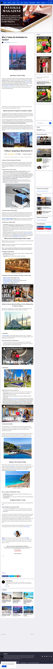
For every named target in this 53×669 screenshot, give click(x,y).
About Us (5, 0)
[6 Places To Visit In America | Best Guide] (28, 609)
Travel (5, 572)
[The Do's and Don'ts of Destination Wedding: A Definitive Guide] (18, 595)
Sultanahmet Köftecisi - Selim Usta (10, 280)
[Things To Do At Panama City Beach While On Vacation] (7, 609)
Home (1, 0)
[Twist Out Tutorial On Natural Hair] (39, 167)
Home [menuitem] (5, 2)
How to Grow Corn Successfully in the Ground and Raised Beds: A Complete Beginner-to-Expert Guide (47, 160)
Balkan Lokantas (6, 277)
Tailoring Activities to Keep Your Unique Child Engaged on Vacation (6, 601)
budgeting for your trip (17, 235)
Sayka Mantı (5, 283)
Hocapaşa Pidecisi (7, 281)
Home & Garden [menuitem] (32, 2)
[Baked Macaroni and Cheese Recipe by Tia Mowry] (39, 212)
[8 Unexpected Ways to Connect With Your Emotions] (39, 208)
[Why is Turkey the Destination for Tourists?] (18, 609)
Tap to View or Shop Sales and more (42, 191)
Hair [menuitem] (18, 2)
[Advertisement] (10, 97)
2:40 (19, 279)
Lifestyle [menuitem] (26, 2)
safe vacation (27, 526)
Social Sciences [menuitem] (6, 5)
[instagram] (47, 229)
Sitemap (14, 0)
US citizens (28, 81)
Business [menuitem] (43, 2)
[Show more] (22, 576)
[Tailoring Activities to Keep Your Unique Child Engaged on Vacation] (7, 595)
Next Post (32, 634)
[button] (48, 2)
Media (18, 662)
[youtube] (51, 0)
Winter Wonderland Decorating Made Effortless (43, 154)
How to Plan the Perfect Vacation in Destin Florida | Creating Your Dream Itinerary (28, 602)
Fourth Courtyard (14, 398)
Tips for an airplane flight (7, 218)
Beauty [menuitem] (14, 2)
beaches (13, 466)
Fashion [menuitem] (9, 2)
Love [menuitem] (21, 2)
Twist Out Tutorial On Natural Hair (46, 167)
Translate (44, 130)
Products (17, 0)
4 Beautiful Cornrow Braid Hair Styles (43, 202)
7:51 (16, 283)
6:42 (18, 281)
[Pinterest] (18, 576)
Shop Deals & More (23, 662)
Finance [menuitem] (38, 2)
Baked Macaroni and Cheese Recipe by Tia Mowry (47, 212)
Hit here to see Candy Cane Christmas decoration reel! (43, 78)
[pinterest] (8, 586)
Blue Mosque (6, 335)
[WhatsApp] (16, 576)
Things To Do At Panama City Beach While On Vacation (7, 615)
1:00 (18, 277)
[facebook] (48, 0)
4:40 (25, 280)
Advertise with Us (9, 0)
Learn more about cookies (10, 664)
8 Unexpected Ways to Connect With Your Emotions (47, 208)
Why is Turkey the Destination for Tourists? (17, 615)
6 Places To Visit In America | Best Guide (28, 615)
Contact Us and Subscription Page (33, 662)
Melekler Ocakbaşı (7, 279)
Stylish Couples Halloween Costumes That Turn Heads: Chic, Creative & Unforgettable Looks (43, 140)
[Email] (20, 576)
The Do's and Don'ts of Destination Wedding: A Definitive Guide (17, 601)
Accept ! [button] (4, 666)
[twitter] (50, 0)
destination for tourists (8, 85)
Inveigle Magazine (9, 580)
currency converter (27, 233)
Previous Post (3, 634)
